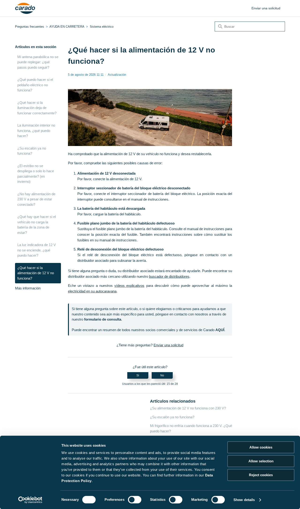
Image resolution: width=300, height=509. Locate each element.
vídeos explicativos (129, 286)
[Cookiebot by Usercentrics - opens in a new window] (30, 499)
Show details (244, 500)
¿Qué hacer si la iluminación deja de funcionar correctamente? (36, 108)
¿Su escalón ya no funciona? (31, 151)
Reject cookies (261, 475)
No (162, 375)
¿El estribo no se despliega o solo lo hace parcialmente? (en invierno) (35, 174)
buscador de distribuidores (169, 276)
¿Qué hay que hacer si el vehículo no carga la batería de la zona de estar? (36, 225)
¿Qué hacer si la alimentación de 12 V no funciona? (35, 273)
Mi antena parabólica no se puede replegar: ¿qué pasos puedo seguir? (37, 62)
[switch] (134, 499)
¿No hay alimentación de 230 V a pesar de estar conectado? (36, 199)
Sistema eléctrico (101, 26)
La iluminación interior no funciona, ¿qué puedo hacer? (36, 130)
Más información (28, 288)
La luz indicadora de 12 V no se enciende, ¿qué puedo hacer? (36, 250)
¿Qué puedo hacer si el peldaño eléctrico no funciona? (35, 85)
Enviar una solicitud (265, 8)
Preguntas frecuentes (29, 26)
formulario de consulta (102, 319)
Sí (137, 375)
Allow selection (261, 461)
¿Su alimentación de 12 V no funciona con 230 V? (188, 408)
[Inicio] (25, 8)
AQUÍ (219, 330)
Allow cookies (260, 447)
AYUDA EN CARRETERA (66, 26)
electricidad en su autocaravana (92, 291)
